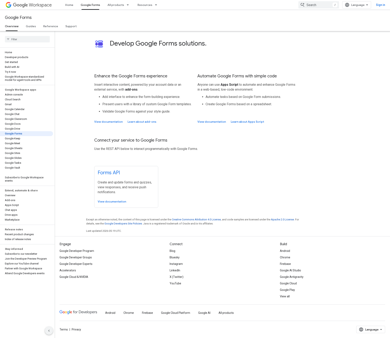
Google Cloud (288, 283)
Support (71, 26)
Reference (50, 26)
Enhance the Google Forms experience (130, 76)
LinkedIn (175, 270)
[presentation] (203, 43)
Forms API (109, 173)
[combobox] (318, 5)
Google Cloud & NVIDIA (74, 276)
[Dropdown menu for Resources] (157, 5)
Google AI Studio (290, 270)
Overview (11, 26)
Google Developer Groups (76, 257)
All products (115, 5)
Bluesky (175, 257)
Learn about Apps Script (247, 122)
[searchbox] (27, 39)
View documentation (108, 122)
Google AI (204, 312)
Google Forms (90, 5)
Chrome (285, 257)
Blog (172, 250)
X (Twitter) (176, 276)
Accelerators (68, 270)
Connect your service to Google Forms (130, 140)
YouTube (175, 283)
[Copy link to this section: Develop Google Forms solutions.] (211, 43)
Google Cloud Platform (175, 312)
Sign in (380, 4)
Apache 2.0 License (282, 219)
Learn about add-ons (142, 122)
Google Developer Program (77, 250)
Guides (31, 26)
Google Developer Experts (76, 263)
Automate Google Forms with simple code (237, 76)
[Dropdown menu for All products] (129, 5)
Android (285, 250)
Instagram (176, 263)
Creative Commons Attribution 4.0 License (196, 219)
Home (69, 5)
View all (285, 296)
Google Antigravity (291, 276)
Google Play (287, 289)
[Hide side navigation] (49, 331)
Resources (145, 5)
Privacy (76, 329)
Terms (64, 329)
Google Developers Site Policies (123, 223)
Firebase (285, 263)
